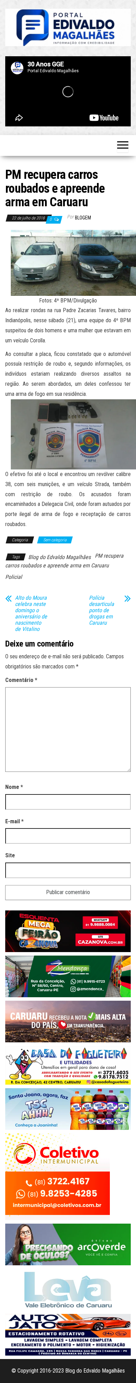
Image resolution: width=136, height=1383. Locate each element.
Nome (14, 787)
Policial (13, 577)
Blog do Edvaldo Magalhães (59, 557)
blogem (83, 217)
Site (10, 855)
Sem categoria (55, 540)
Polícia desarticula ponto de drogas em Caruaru (101, 610)
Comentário (21, 680)
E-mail (14, 821)
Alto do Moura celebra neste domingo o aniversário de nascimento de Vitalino (31, 613)
